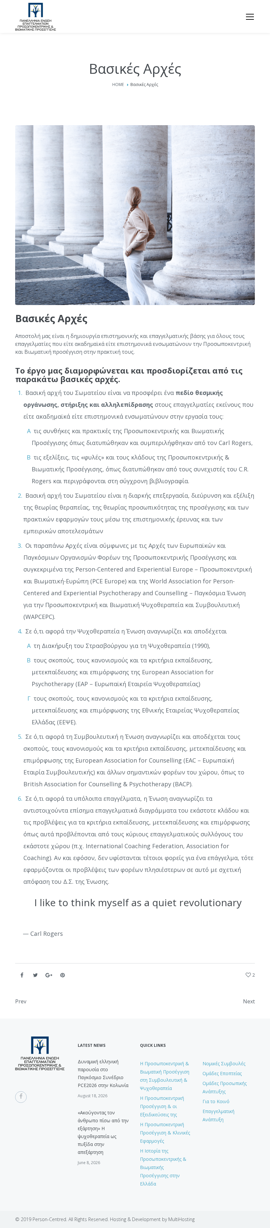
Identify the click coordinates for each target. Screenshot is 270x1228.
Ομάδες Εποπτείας (222, 1073)
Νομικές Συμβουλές (223, 1063)
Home (118, 84)
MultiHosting (181, 1219)
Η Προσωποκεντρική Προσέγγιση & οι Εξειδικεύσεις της (162, 1106)
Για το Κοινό (216, 1101)
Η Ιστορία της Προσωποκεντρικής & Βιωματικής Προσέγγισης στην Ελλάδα (163, 1167)
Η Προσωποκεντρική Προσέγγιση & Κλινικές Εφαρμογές (165, 1132)
